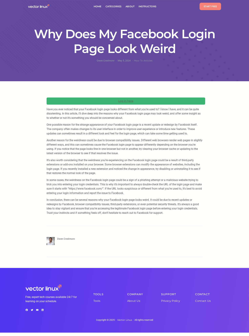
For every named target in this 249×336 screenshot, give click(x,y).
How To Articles (143, 60)
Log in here (125, 101)
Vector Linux (124, 319)
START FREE (210, 6)
